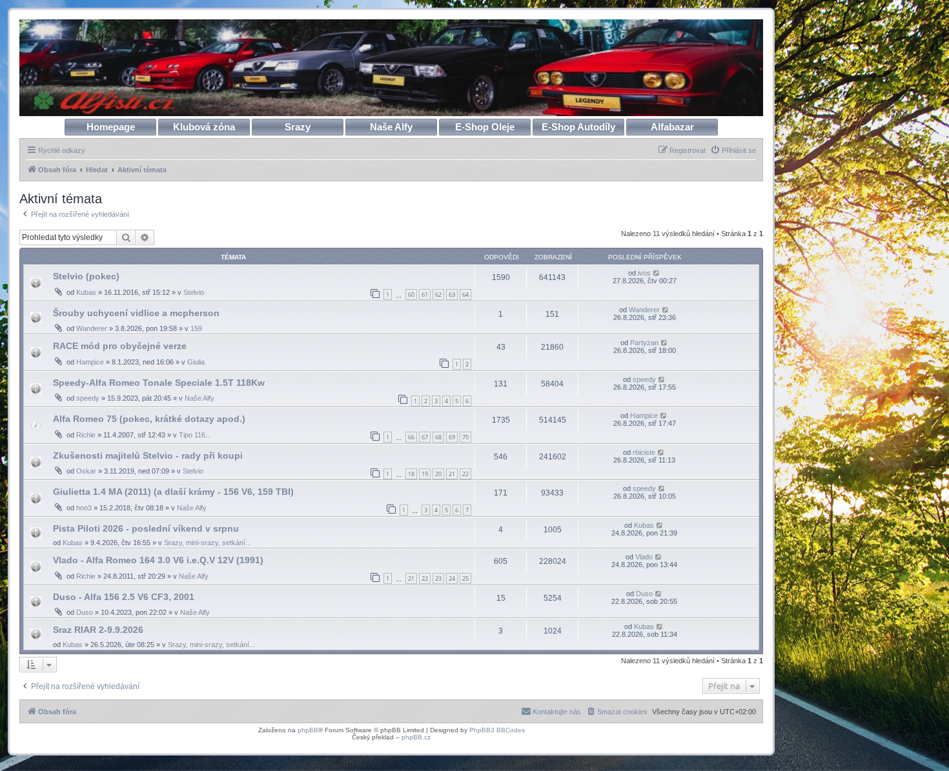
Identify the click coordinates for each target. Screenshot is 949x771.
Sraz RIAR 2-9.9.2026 (98, 630)
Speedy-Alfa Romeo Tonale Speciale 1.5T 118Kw (159, 382)
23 (438, 578)
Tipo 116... (195, 435)
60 (411, 294)
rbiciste (644, 452)
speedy (87, 398)
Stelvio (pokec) (86, 276)
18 (411, 474)
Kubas (86, 292)
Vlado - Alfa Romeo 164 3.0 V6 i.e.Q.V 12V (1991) (158, 560)
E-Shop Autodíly (578, 126)
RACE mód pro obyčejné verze (120, 346)
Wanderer (91, 328)
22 (465, 474)
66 (411, 437)
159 (196, 328)
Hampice (90, 362)
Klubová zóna (204, 126)
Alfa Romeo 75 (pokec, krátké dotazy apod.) (149, 419)
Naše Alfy (391, 126)
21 (452, 474)
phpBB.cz (416, 737)
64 (465, 294)
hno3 (84, 508)
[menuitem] (733, 150)
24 (452, 578)
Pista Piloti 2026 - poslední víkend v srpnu (146, 528)
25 (465, 578)
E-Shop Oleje (485, 126)
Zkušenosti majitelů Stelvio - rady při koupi (148, 455)
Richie (86, 435)
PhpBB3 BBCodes (497, 730)
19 (425, 474)
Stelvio (193, 292)
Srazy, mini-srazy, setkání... (207, 542)
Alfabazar (672, 126)
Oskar (86, 471)
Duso (84, 612)
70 (465, 437)
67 (425, 437)
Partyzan (644, 342)
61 (425, 294)
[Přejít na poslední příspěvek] (657, 273)
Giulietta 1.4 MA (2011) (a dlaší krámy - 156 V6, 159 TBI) (173, 491)
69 (452, 437)
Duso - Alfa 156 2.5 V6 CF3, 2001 (123, 597)
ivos (644, 273)
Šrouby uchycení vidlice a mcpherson (136, 313)
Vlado (644, 557)
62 (438, 294)
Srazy (298, 126)
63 (452, 294)
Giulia (196, 362)
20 (438, 474)
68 (438, 437)
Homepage (111, 126)
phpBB (308, 730)
